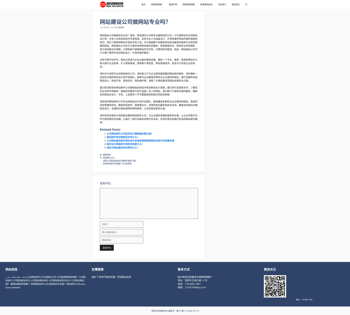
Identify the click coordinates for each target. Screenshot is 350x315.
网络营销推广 (157, 4)
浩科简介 (222, 4)
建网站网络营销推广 (20, 283)
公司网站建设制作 (39, 280)
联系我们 (236, 4)
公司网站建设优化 (21, 280)
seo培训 (13, 277)
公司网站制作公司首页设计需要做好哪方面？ (130, 133)
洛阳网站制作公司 (39, 283)
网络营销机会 (206, 4)
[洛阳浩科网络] (111, 4)
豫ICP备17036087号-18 (187, 310)
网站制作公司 (108, 157)
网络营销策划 (16, 288)
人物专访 (24, 277)
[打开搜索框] (246, 4)
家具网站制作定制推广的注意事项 (117, 163)
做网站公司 (50, 276)
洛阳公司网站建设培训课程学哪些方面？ (120, 160)
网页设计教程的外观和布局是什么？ (125, 144)
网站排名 (82, 284)
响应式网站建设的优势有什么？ (123, 147)
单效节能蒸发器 (107, 276)
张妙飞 (95, 276)
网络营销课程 (189, 4)
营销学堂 (173, 4)
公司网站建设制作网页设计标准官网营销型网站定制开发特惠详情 (140, 140)
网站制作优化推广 (57, 283)
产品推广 (18, 277)
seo (9, 277)
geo (6, 277)
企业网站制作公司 (36, 276)
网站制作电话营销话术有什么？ (123, 137)
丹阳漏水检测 (124, 276)
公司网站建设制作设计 (60, 280)
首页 (144, 4)
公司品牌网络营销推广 (67, 276)
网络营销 (107, 154)
